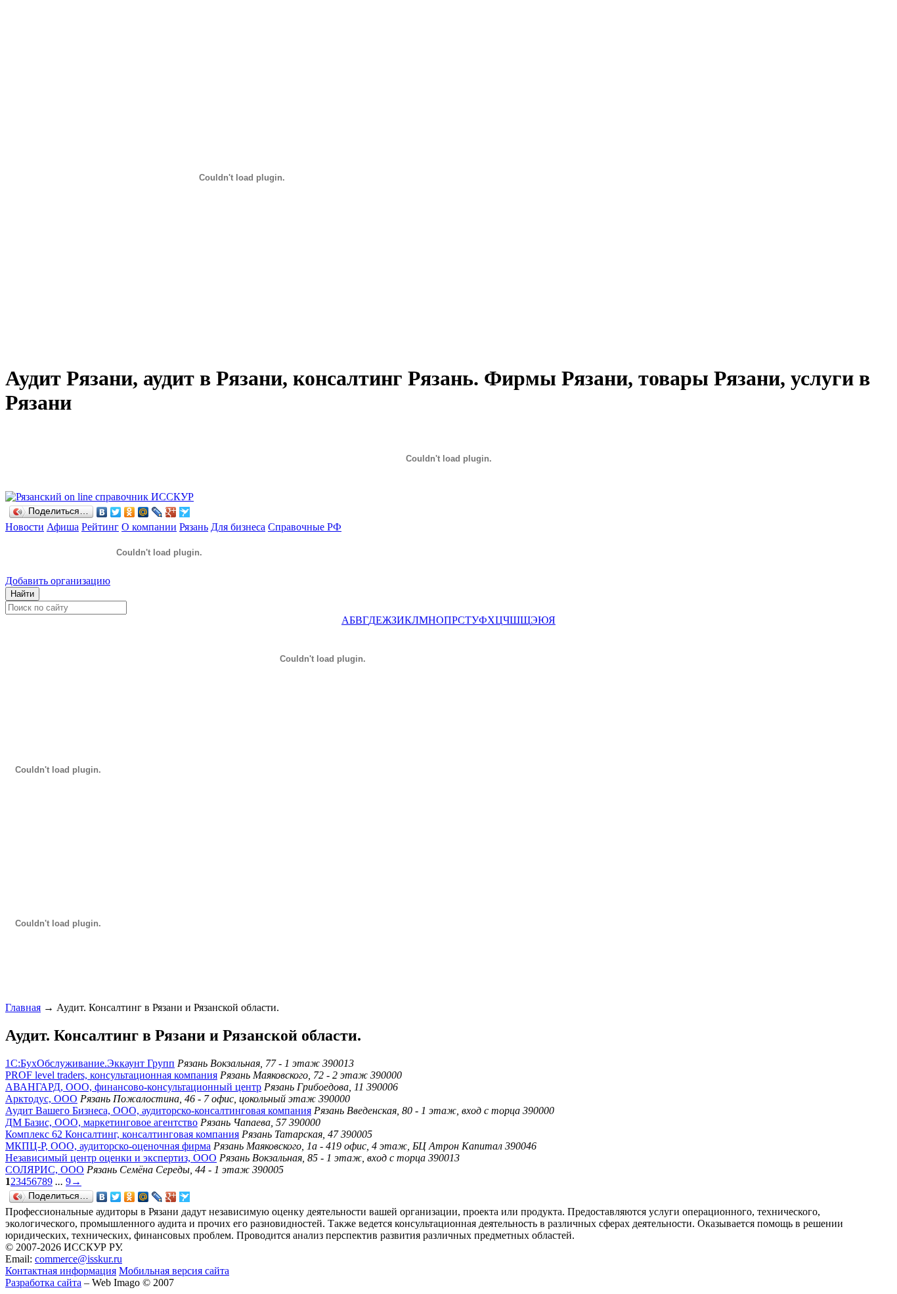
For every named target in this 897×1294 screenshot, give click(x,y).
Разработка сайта (43, 1282)
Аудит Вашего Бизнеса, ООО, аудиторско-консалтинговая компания (158, 1110)
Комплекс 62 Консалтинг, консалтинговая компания (122, 1134)
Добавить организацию (57, 580)
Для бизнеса (238, 526)
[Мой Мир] (143, 512)
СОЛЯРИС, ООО (44, 1169)
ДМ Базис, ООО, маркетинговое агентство (101, 1122)
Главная (23, 1007)
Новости (24, 526)
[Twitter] (116, 512)
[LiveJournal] (157, 512)
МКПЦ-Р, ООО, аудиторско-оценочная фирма (108, 1146)
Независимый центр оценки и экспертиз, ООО (111, 1157)
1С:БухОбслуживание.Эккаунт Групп (90, 1063)
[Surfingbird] (185, 512)
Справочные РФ (304, 526)
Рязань (193, 526)
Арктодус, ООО (41, 1098)
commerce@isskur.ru (78, 1258)
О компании (149, 526)
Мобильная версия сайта (174, 1270)
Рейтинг (100, 526)
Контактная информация (60, 1270)
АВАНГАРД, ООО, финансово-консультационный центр (133, 1086)
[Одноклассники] (130, 512)
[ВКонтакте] (102, 512)
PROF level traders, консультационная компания (111, 1075)
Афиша (63, 526)
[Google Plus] (171, 512)
